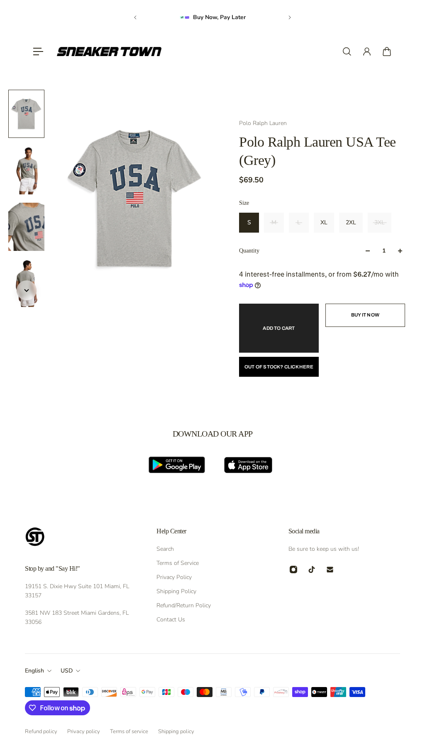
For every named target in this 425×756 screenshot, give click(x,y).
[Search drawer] (347, 51)
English (34, 671)
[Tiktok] (312, 569)
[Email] (330, 569)
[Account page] (367, 51)
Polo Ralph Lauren (263, 123)
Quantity (249, 251)
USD (67, 671)
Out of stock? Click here (278, 366)
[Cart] (387, 51)
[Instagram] (293, 569)
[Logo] (109, 51)
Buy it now (365, 314)
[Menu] (38, 51)
